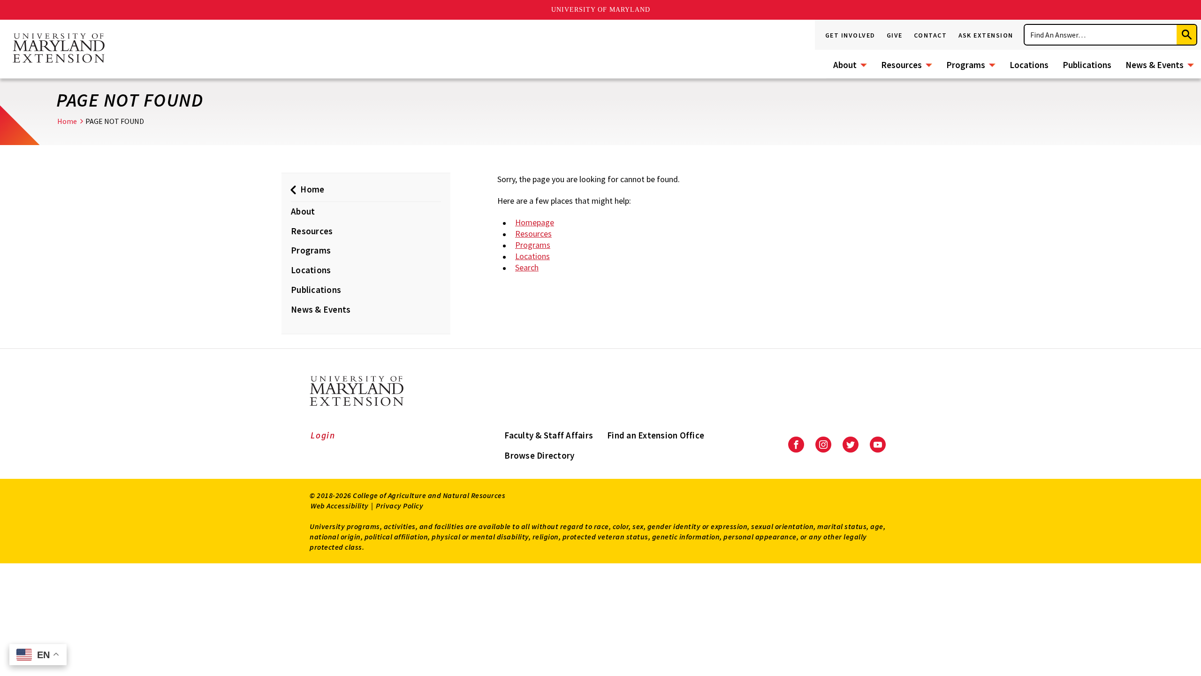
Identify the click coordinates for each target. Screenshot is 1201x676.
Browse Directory (539, 455)
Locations (1029, 64)
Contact (930, 35)
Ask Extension (986, 35)
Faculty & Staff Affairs (548, 435)
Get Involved (850, 35)
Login (323, 435)
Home (67, 121)
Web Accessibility (340, 505)
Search (527, 267)
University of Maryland (600, 9)
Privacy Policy (399, 505)
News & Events (1154, 64)
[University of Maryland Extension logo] (59, 49)
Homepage (534, 222)
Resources (901, 64)
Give (895, 35)
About (845, 64)
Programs (965, 64)
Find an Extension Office (655, 435)
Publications (1087, 64)
